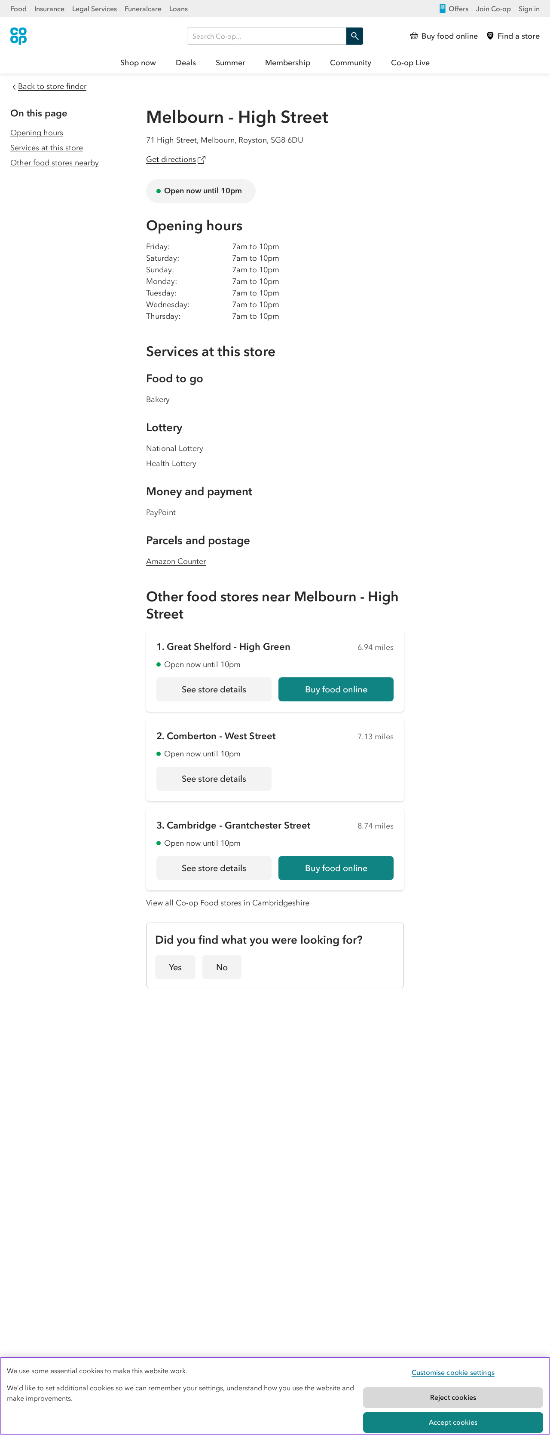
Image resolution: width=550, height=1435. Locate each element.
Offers (458, 8)
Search (354, 36)
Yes (175, 967)
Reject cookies (453, 1397)
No (222, 967)
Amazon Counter (176, 561)
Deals (186, 62)
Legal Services (94, 8)
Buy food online (336, 689)
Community (350, 62)
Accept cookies (453, 1422)
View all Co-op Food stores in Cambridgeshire (227, 903)
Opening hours (36, 132)
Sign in (529, 8)
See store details (227, 692)
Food (18, 8)
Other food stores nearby (54, 163)
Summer (230, 62)
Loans (178, 8)
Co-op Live (410, 62)
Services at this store (46, 147)
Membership (287, 62)
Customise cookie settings (453, 1372)
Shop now (138, 62)
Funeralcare (143, 8)
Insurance (49, 8)
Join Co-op (493, 8)
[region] (275, 1396)
